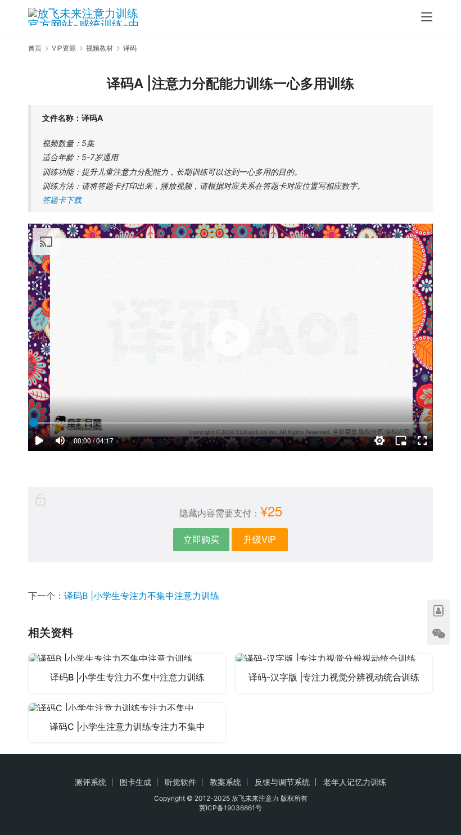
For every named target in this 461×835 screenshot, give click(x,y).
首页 (35, 48)
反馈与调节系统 (282, 782)
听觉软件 (180, 782)
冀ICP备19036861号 (230, 808)
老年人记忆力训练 (354, 782)
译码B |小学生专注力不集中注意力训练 (141, 595)
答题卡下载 (62, 200)
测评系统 (90, 782)
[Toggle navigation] (427, 17)
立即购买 (201, 539)
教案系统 (225, 782)
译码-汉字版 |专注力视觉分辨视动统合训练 (333, 677)
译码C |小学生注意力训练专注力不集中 (127, 726)
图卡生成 (135, 782)
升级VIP (259, 539)
